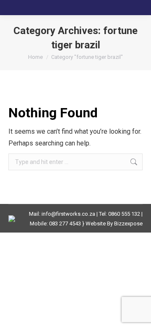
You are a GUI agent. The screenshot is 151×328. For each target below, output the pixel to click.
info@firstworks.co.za (68, 214)
